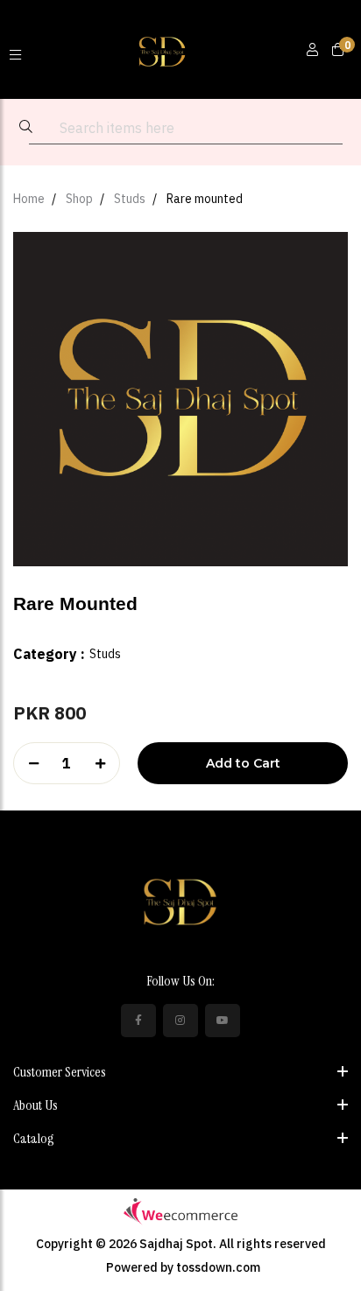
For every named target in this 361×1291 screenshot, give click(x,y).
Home (29, 199)
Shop (79, 199)
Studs (129, 199)
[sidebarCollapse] (15, 50)
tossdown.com (218, 1267)
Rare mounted (204, 199)
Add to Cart (243, 763)
